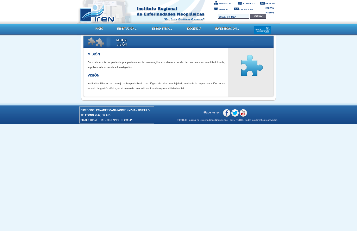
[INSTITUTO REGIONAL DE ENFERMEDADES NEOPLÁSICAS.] (141, 11)
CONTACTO (249, 3)
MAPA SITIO (225, 3)
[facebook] (227, 113)
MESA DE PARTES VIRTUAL (270, 4)
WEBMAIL (224, 9)
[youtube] (243, 113)
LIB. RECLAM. (246, 9)
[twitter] (235, 113)
